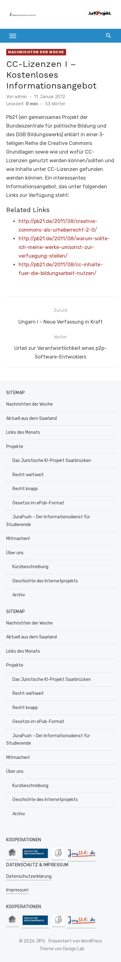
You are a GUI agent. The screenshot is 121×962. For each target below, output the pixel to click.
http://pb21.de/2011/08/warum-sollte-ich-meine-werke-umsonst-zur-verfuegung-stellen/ (64, 247)
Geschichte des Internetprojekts (45, 581)
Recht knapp (25, 488)
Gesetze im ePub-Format (38, 503)
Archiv (18, 595)
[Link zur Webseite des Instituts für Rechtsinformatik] (35, 858)
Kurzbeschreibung (30, 566)
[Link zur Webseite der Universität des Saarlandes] (12, 857)
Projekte (14, 446)
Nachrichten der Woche (36, 52)
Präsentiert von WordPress (75, 941)
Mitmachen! (18, 538)
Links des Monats (23, 432)
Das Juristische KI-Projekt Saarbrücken (51, 460)
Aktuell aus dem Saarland (31, 418)
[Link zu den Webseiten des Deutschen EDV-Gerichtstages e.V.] (58, 857)
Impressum (17, 890)
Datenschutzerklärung (29, 876)
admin (21, 96)
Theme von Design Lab (61, 948)
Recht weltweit (28, 474)
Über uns (15, 552)
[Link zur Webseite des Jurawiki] (82, 858)
